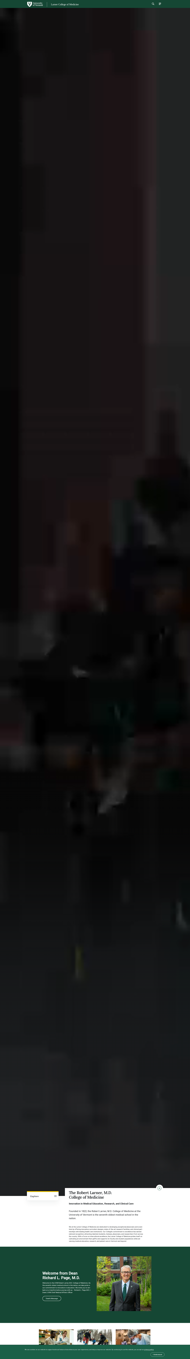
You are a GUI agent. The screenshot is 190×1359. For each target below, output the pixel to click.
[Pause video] (159, 1188)
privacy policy (149, 1349)
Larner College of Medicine (65, 4)
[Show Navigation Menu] (160, 3)
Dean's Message (52, 1298)
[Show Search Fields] (153, 3)
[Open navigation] (55, 1196)
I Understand (157, 1354)
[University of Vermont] (21, 7)
